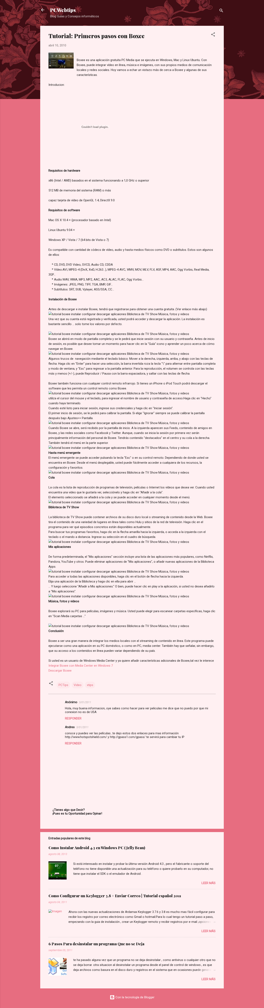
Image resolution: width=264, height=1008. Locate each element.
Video (77, 685)
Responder (73, 718)
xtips (90, 685)
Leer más (209, 883)
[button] (213, 35)
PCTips (63, 685)
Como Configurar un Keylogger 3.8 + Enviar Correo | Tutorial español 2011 (114, 895)
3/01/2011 (85, 702)
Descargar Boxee (60, 670)
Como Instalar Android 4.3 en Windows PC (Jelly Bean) (96, 847)
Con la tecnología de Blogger (134, 997)
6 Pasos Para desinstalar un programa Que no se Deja (96, 943)
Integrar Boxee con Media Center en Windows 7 (80, 665)
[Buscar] (221, 11)
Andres (70, 727)
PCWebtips (63, 10)
